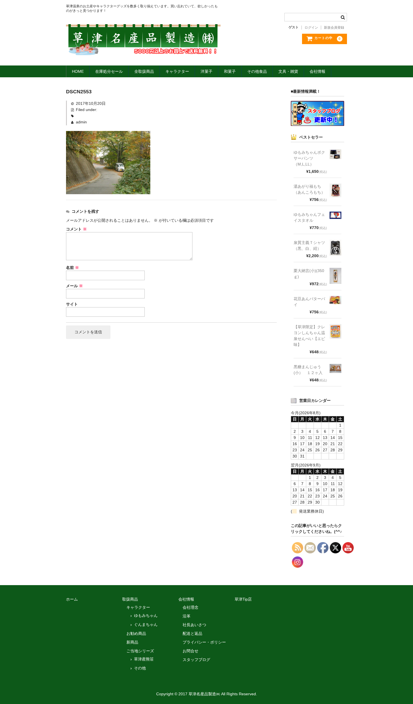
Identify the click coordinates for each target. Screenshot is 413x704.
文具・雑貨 (288, 71)
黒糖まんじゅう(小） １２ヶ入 (308, 370)
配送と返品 (192, 633)
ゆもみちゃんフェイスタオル (309, 217)
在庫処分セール (109, 71)
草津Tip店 (243, 599)
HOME (78, 71)
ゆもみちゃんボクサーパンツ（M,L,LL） (309, 158)
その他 (140, 668)
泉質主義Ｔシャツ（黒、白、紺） (309, 245)
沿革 (186, 616)
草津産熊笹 (144, 659)
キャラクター (177, 71)
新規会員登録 (334, 28)
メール (74, 286)
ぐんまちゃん (146, 624)
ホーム (72, 599)
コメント (76, 229)
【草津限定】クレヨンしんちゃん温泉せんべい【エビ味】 (309, 336)
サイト (72, 304)
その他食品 (257, 71)
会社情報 (317, 71)
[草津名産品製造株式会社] (143, 50)
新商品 (132, 642)
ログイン (311, 28)
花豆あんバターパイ (309, 301)
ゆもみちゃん (146, 615)
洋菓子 (206, 71)
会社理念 (190, 607)
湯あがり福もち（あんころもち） (309, 189)
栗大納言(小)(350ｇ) (309, 273)
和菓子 (230, 71)
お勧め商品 (136, 633)
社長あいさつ (194, 624)
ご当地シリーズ (140, 651)
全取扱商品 (144, 71)
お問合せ (190, 651)
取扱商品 (130, 599)
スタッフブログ (196, 659)
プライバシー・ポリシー (204, 642)
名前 (72, 267)
